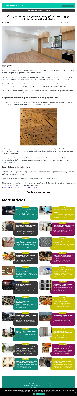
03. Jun (63, 297)
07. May (63, 344)
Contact (47, 10)
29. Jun (25, 297)
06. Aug (63, 207)
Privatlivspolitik (40, 393)
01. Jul (25, 267)
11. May (25, 344)
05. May (63, 358)
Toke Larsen (14, 23)
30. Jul (62, 238)
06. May (25, 358)
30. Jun (25, 281)
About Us (34, 10)
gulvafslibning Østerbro (68, 23)
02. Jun (25, 328)
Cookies (40, 10)
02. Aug (25, 238)
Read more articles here (38, 192)
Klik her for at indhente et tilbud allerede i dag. (20, 187)
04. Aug (25, 222)
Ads (28, 10)
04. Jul (63, 252)
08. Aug (25, 207)
